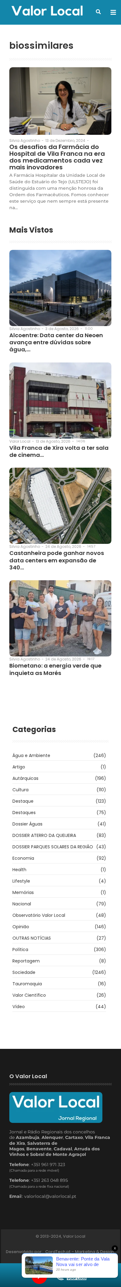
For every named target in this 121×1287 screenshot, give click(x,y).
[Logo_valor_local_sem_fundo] (47, 11)
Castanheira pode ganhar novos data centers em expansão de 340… (56, 560)
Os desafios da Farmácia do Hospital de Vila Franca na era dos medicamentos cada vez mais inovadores (57, 157)
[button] (98, 11)
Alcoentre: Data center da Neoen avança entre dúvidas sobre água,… (56, 342)
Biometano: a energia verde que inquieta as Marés (55, 669)
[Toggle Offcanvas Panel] (113, 12)
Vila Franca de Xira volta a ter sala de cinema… (59, 451)
